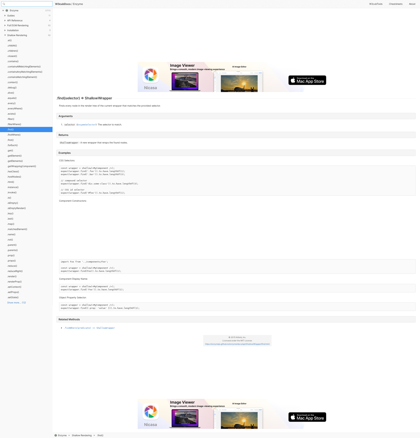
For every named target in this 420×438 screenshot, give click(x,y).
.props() (11, 260)
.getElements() (15, 160)
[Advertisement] (154, 36)
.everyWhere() (14, 108)
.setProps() (13, 292)
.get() (10, 150)
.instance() (13, 187)
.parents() (12, 250)
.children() (12, 50)
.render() (12, 276)
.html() (10, 181)
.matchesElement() (17, 229)
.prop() (11, 255)
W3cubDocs (63, 4)
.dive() (10, 92)
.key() (10, 213)
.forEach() (12, 145)
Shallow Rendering (82, 435)
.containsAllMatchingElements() (24, 66)
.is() (9, 197)
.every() (11, 103)
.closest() (12, 56)
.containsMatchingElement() (22, 77)
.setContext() (14, 286)
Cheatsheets (395, 3)
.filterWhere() (14, 124)
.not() (10, 239)
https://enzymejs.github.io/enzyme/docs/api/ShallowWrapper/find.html (237, 344)
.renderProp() (14, 281)
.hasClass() (13, 171)
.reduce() (12, 265)
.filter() (10, 119)
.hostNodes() (14, 176)
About (412, 3)
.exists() (11, 113)
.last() (10, 218)
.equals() (12, 98)
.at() (9, 40)
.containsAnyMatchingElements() (24, 71)
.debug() (12, 87)
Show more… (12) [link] (16, 302)
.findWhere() (14, 134)
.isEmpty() (12, 202)
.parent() (12, 244)
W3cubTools (375, 3)
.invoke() (12, 192)
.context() (12, 82)
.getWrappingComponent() (21, 166)
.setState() (13, 297)
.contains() (13, 61)
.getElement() (14, 155)
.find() (10, 129)
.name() (11, 234)
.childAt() (12, 45)
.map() (10, 223)
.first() (10, 140)
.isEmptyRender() (16, 208)
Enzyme (62, 435)
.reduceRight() (15, 271)
